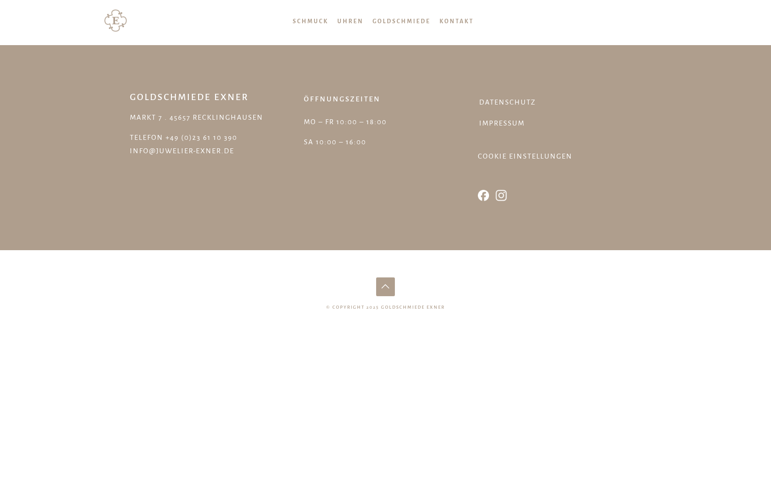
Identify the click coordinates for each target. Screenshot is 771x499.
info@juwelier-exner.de (182, 151)
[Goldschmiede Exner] (115, 20)
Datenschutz (507, 102)
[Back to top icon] (385, 286)
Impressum (502, 123)
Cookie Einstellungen (525, 156)
